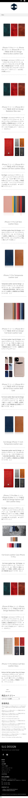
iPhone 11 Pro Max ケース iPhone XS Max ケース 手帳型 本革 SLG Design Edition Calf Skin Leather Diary (13, 499)
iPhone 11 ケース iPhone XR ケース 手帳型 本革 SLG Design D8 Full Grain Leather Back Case (13, 387)
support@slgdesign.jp (12, 789)
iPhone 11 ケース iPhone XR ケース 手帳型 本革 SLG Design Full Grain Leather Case (13, 331)
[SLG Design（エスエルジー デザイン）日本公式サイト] (14, 10)
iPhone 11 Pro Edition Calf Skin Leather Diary (13, 665)
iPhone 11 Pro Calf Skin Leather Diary (13, 223)
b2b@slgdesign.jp (10, 790)
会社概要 (4, 763)
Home (3, 761)
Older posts (7, 689)
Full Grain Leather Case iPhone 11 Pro (13, 556)
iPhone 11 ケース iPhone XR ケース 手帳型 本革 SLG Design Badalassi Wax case (13, 109)
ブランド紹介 (5, 766)
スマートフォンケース (7, 768)
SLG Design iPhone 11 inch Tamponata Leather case (13, 443)
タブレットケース (6, 770)
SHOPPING (4, 774)
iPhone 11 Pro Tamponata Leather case (13, 276)
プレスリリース (5, 772)
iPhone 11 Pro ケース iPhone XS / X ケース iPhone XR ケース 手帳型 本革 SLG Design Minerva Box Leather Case (13, 51)
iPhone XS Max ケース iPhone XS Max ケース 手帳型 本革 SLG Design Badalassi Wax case (13, 609)
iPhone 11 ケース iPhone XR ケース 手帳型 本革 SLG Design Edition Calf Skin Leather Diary (13, 167)
